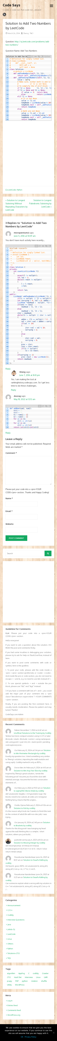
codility (36, 973)
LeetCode (12, 190)
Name (9, 498)
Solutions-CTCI (13, 953)
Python (19, 190)
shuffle (44, 981)
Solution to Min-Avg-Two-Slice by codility (30, 771)
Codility (10, 915)
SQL (9, 958)
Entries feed (12, 1005)
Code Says (11, 5)
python (25, 981)
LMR (46, 977)
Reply (8, 369)
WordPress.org (13, 1015)
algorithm (11, 973)
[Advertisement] (28, 153)
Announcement (13, 905)
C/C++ (9, 910)
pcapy (9, 981)
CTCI (9, 977)
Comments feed (14, 1010)
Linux (9, 939)
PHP (17, 981)
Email (9, 511)
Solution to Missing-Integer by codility (29, 843)
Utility (9, 985)
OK (22, 1037)
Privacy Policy (30, 1037)
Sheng (26, 33)
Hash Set (17, 977)
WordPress (19, 985)
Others (10, 944)
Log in (9, 1001)
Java (9, 924)
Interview (29, 977)
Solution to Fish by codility (24, 808)
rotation (34, 981)
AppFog (21, 973)
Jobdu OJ (11, 929)
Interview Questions (15, 920)
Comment (11, 453)
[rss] (4, 14)
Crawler (45, 973)
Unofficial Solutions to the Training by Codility (32, 733)
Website (9, 524)
